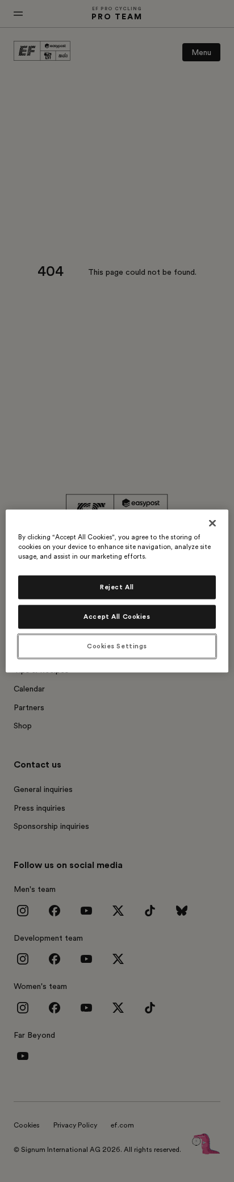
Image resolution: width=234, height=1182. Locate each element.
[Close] (212, 523)
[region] (117, 591)
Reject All (117, 587)
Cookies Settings (117, 646)
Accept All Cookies (116, 617)
